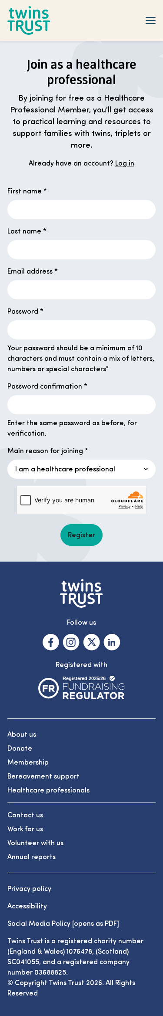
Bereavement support (43, 776)
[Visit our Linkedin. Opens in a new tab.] (111, 642)
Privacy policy (29, 889)
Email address (32, 271)
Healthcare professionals (48, 790)
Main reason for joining (47, 451)
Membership (28, 762)
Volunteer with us (35, 843)
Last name (27, 231)
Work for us (25, 829)
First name (27, 191)
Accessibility (27, 906)
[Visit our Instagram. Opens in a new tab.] (71, 642)
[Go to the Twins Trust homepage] (28, 20)
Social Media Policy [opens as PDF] (63, 924)
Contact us (25, 815)
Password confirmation (47, 386)
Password (25, 311)
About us (21, 734)
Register (81, 535)
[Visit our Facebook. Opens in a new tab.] (51, 642)
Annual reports (31, 857)
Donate (19, 748)
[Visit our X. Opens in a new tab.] (91, 642)
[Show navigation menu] (151, 20)
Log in (124, 163)
